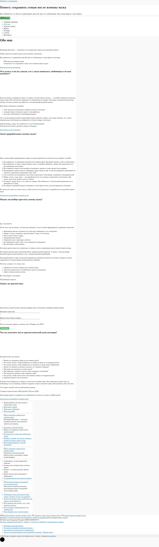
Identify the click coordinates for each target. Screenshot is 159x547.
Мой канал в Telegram (11, 409)
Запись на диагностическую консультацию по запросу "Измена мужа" (28, 532)
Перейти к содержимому (8, 1)
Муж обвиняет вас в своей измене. (16, 512)
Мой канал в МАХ (10, 407)
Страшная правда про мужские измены (18, 478)
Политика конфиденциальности (11, 522)
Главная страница (11, 22)
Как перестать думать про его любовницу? (19, 530)
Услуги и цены (9, 26)
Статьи (6, 33)
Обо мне (7, 24)
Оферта (26, 522)
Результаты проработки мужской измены (18, 528)
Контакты (7, 35)
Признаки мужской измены (13, 427)
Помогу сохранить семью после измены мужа (33, 7)
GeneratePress (52, 536)
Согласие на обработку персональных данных (47, 522)
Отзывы (7, 31)
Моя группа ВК (9, 411)
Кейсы (6, 28)
